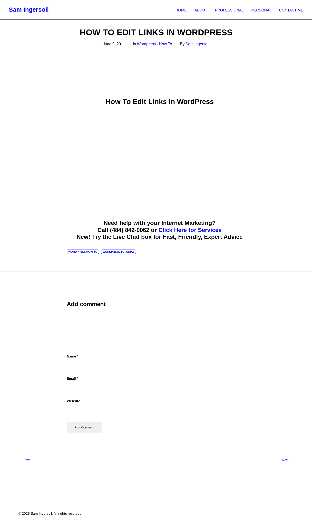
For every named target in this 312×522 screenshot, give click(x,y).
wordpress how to (83, 251)
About (201, 10)
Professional (229, 10)
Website (73, 401)
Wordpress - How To (154, 44)
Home (181, 10)
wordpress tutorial (119, 251)
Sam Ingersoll (197, 44)
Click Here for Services (190, 230)
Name (72, 356)
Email (72, 378)
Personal (261, 10)
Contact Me (291, 10)
